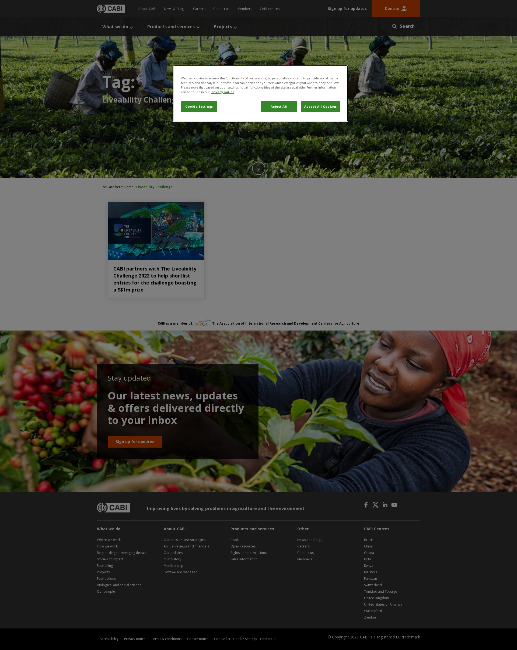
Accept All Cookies (320, 106)
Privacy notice (222, 92)
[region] (260, 93)
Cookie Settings (199, 106)
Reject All (279, 106)
